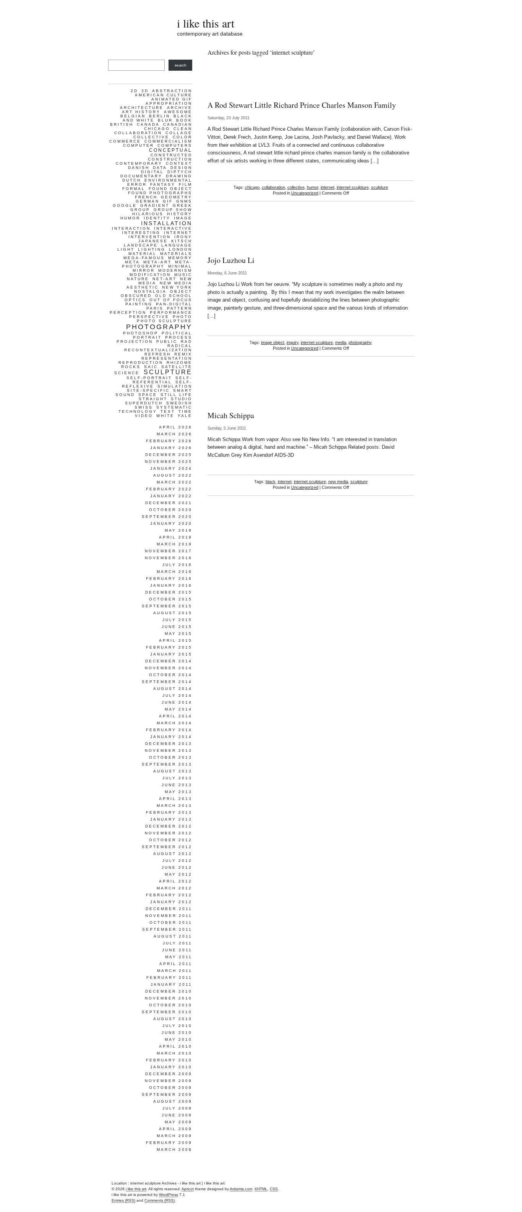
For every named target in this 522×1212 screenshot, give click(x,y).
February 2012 (169, 895)
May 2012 (178, 874)
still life (176, 395)
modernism (175, 270)
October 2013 (170, 757)
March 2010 (174, 1053)
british (121, 124)
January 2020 (171, 523)
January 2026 (171, 448)
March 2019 (174, 544)
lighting (151, 249)
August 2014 (172, 688)
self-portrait (149, 378)
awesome (178, 112)
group (140, 210)
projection (135, 341)
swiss (144, 407)
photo (182, 317)
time (185, 411)
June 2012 (177, 867)
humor (312, 187)
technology (137, 411)
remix (183, 354)
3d (145, 91)
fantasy (162, 184)
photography (360, 342)
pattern (179, 308)
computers (174, 145)
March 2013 (174, 805)
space (147, 395)
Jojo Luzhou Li (231, 260)
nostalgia (150, 291)
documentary (141, 176)
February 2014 (169, 730)
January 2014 (171, 737)
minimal (180, 266)
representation (166, 358)
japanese (153, 241)
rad (186, 341)
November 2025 (168, 461)
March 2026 (174, 434)
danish (138, 167)
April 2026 (175, 427)
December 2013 (168, 743)
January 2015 (171, 654)
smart (182, 390)
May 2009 (178, 1122)
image (183, 218)
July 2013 (177, 778)
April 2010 (175, 1046)
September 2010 (167, 1012)
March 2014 (174, 723)
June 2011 (177, 950)
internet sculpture (353, 187)
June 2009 (177, 1115)
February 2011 (169, 977)
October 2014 (170, 675)
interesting (141, 232)
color (182, 137)
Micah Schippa (231, 415)
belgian (133, 116)
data (160, 167)
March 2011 (174, 971)
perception (128, 312)
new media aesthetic (159, 285)
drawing (179, 176)
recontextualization (158, 350)
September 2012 (167, 847)
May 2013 (178, 792)
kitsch (181, 241)
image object (272, 342)
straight (153, 399)
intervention (149, 237)
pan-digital (174, 304)
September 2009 (167, 1094)
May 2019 (178, 530)
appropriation (169, 103)
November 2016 (168, 558)
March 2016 (174, 571)
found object (170, 189)
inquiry (292, 342)
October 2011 (170, 922)
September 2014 (167, 682)
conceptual (170, 150)
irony (183, 237)
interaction (131, 228)
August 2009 (172, 1101)
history (179, 214)
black (271, 481)
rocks (131, 367)
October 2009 (170, 1087)
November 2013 (168, 750)
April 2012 (175, 881)
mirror (144, 270)
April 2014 (175, 716)
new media (338, 481)
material (142, 253)
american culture (163, 95)
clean (182, 129)
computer (138, 145)
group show (173, 210)
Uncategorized (304, 193)
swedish (179, 403)
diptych (179, 172)
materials (176, 253)
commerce (125, 141)
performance (171, 312)
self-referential (162, 380)
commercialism (168, 141)
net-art (164, 279)
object (181, 291)
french (146, 197)
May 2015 (178, 633)
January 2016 (171, 585)
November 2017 (168, 551)
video (144, 416)
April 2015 (175, 640)
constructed (171, 155)
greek (182, 205)
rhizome (179, 362)
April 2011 (175, 964)
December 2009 (168, 1074)
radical (179, 346)
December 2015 (168, 592)
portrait (147, 337)
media (340, 342)
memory (180, 258)
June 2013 (177, 785)
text (167, 411)
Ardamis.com (241, 1189)
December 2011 (169, 909)
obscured (136, 296)
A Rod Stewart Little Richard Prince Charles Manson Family (302, 105)
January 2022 (171, 496)
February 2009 (169, 1143)
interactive (173, 228)
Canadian (177, 124)
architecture (142, 107)
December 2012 (168, 826)
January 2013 (171, 819)
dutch (131, 180)
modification (150, 275)
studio (181, 399)
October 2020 (170, 510)
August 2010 (172, 1019)
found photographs (160, 193)
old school (173, 296)
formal (133, 189)
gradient (154, 205)
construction (170, 159)
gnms (184, 201)
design (181, 167)
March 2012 (174, 888)
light (126, 249)
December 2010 (168, 991)
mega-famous (144, 258)
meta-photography (157, 264)
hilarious (148, 214)
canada (148, 124)
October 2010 (170, 1005)
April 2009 (175, 1129)
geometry (176, 197)
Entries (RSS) (123, 1200)
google (125, 205)
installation (166, 223)
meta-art (157, 262)
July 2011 (177, 943)
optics (135, 300)
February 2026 (169, 441)
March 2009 (174, 1136)
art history (141, 112)
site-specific (148, 390)
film (185, 184)
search (180, 65)
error (137, 184)
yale (185, 416)
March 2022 (174, 482)
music (183, 275)
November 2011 (168, 915)
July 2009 (177, 1108)
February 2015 (169, 647)
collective (296, 187)
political (177, 333)
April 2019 (175, 537)
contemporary (139, 163)
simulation (174, 386)
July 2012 (177, 860)
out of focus (170, 300)
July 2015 (177, 620)
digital (152, 172)
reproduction (140, 362)
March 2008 (174, 1149)
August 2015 (172, 613)
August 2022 (172, 475)
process (178, 337)
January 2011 (171, 984)
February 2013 (169, 812)
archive (179, 107)
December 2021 (168, 503)
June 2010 (177, 1032)
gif (168, 201)
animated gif (171, 99)
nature (138, 279)
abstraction (172, 91)
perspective (149, 317)
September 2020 (167, 516)
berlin (159, 116)
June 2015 (177, 627)
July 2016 (177, 565)
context (179, 163)
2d (134, 91)
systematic (174, 407)
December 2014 (168, 661)
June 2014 (177, 702)
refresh (157, 354)
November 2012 (168, 833)
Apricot (188, 1189)
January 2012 (171, 902)
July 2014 (177, 695)
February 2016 (169, 578)
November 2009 (168, 1081)
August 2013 (172, 771)
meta (132, 262)
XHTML (261, 1189)
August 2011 (173, 936)
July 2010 (177, 1026)
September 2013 (167, 764)
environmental (168, 180)
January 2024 (171, 468)
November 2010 (168, 998)
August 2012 (172, 854)
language (176, 245)
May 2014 (178, 709)
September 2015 (167, 606)
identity (157, 218)
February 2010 (169, 1060)
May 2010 (178, 1039)
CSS (274, 1189)
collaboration (273, 187)
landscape (141, 245)
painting (138, 304)
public (166, 341)
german (147, 201)
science (126, 373)
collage (178, 133)
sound (125, 395)
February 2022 (169, 489)
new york (177, 287)
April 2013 (175, 799)
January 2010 (171, 1067)
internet (327, 187)
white (165, 416)
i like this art (205, 23)
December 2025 (168, 455)
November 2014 (168, 668)
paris (155, 308)
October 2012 (170, 840)
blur (165, 120)
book (184, 120)
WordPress (168, 1195)
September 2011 (167, 929)
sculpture (379, 187)
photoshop (140, 333)
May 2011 (178, 957)
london (180, 249)
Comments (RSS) (159, 1200)
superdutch (144, 403)
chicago (252, 187)
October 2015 (170, 599)
